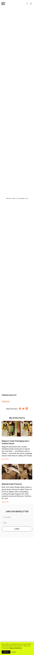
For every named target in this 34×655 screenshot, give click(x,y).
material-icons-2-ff (9, 395)
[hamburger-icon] (31, 3)
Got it (6, 652)
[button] (20, 408)
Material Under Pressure (12, 484)
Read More (5, 459)
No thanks (13, 652)
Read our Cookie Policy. (16, 648)
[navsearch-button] (27, 2)
